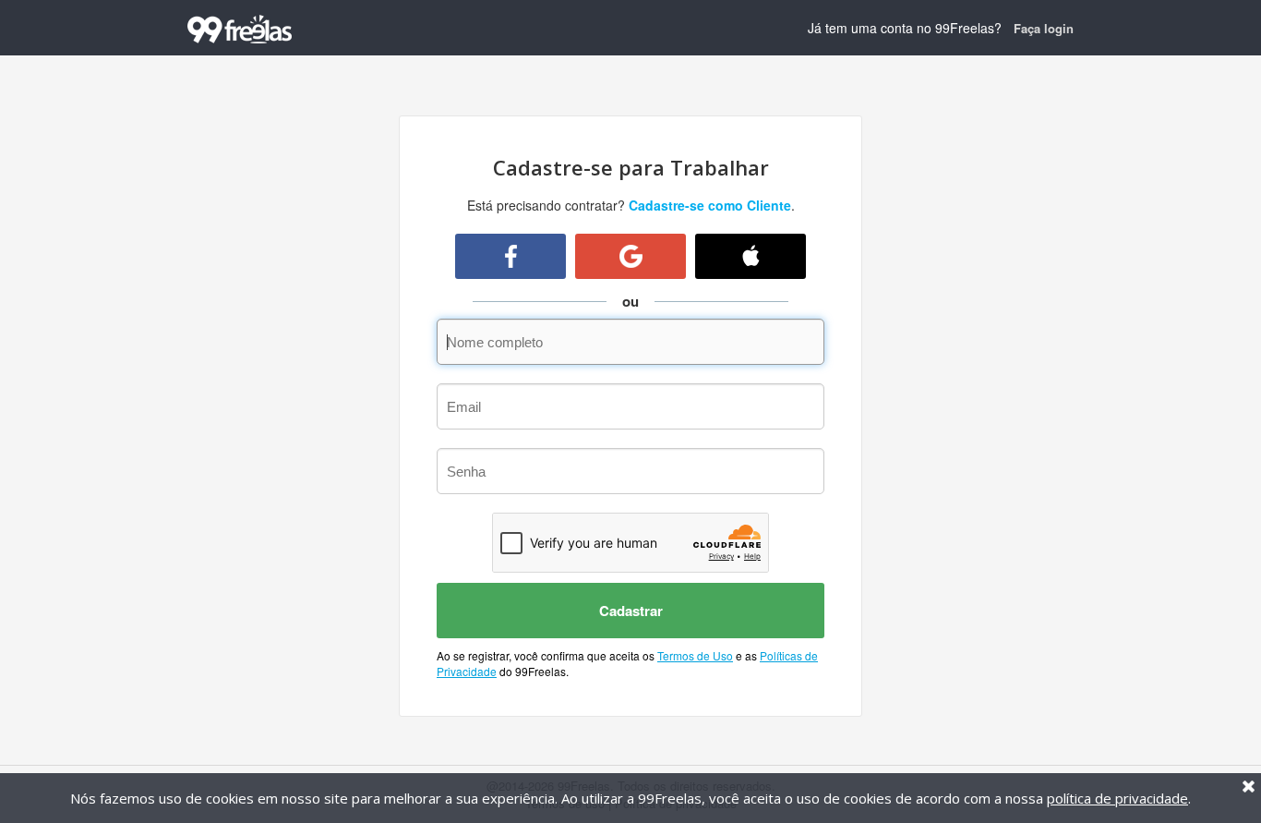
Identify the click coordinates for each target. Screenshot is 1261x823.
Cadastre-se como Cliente (710, 205)
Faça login (1044, 28)
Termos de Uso (695, 655)
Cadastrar (631, 610)
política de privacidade (1117, 798)
